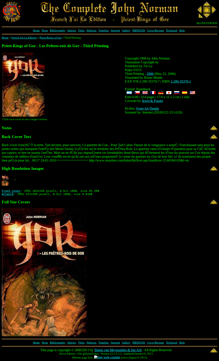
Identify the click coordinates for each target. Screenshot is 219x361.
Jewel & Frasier (152, 101)
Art (146, 108)
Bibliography (57, 30)
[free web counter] (107, 357)
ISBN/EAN (138, 30)
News (45, 30)
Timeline (103, 30)
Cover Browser (155, 30)
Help (182, 30)
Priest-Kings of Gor (51, 37)
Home (36, 30)
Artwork (115, 30)
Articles (71, 30)
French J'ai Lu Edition (24, 37)
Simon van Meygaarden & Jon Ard (118, 350)
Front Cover (11, 190)
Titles (81, 30)
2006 (150, 74)
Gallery (126, 30)
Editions (91, 30)
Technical (171, 30)
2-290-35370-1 (181, 81)
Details (154, 108)
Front (140, 108)
